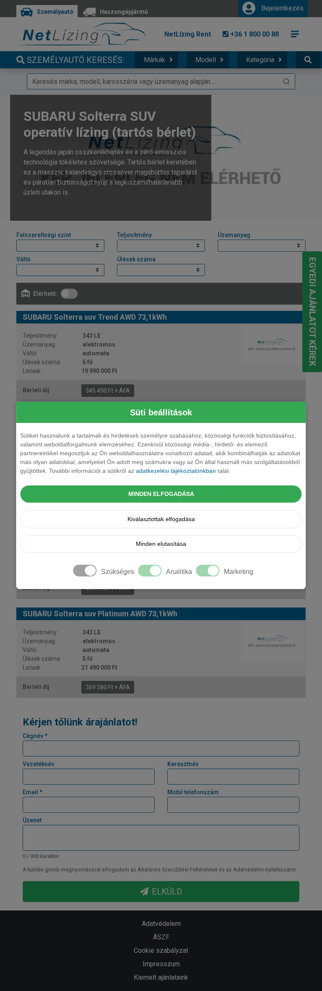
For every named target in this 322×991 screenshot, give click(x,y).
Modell (205, 60)
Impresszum (161, 964)
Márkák (154, 60)
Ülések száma (136, 259)
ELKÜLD (167, 892)
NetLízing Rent (187, 34)
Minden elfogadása (161, 493)
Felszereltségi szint (43, 235)
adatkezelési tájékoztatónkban (176, 470)
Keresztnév (182, 764)
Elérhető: (45, 293)
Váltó (23, 259)
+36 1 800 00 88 (254, 34)
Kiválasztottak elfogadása (161, 519)
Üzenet (32, 820)
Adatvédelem (161, 924)
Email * (32, 792)
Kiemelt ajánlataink (161, 977)
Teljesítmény (134, 235)
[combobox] (161, 81)
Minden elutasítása (161, 543)
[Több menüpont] (295, 34)
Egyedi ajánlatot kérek (312, 311)
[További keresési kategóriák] (308, 59)
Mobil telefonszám (193, 792)
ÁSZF (161, 937)
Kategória (260, 60)
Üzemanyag (234, 235)
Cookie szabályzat (161, 950)
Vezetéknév (38, 764)
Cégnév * (35, 736)
